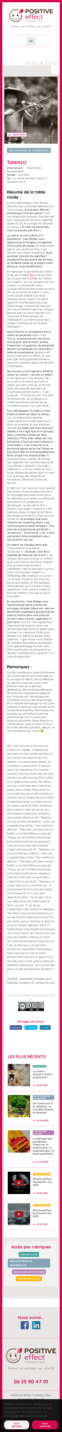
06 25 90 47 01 (31, 1381)
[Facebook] (25, 1325)
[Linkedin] (36, 1325)
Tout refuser (16, 1425)
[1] (31, 275)
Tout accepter (44, 1425)
